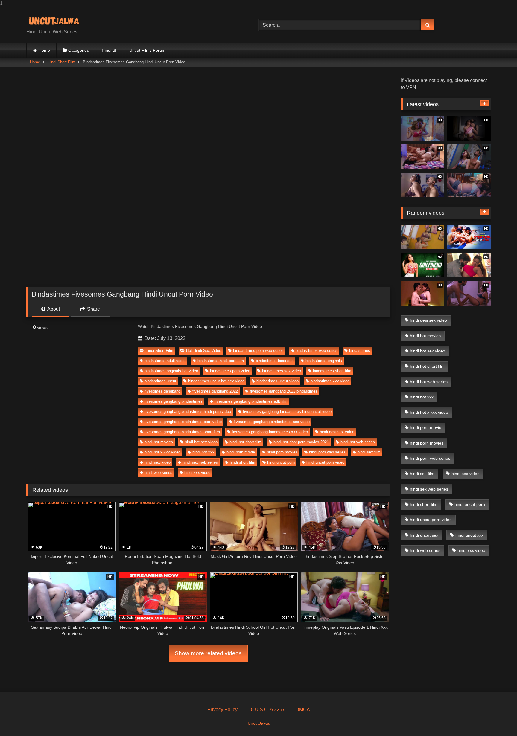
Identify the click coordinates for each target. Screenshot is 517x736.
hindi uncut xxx (469, 535)
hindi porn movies (282, 452)
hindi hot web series (357, 442)
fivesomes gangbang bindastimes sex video (272, 421)
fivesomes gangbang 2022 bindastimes (283, 391)
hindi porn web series (327, 452)
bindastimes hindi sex (275, 360)
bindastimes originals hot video (171, 371)
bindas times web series (316, 350)
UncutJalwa (259, 723)
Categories (78, 50)
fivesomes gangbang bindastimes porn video (183, 421)
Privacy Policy (222, 709)
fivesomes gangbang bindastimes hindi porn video (188, 411)
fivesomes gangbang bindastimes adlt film (251, 401)
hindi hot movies (159, 442)
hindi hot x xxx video (162, 452)
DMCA (303, 709)
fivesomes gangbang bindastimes (174, 401)
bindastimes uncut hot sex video (216, 381)
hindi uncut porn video (325, 462)
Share (93, 308)
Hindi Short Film (61, 62)
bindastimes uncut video (277, 381)
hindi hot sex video (201, 442)
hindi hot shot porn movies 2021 (301, 442)
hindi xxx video (197, 472)
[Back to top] (498, 719)
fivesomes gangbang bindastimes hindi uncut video (287, 411)
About (53, 308)
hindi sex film (369, 452)
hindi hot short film (245, 442)
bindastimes (359, 350)
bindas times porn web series (258, 350)
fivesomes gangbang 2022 (215, 391)
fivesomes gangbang (162, 391)
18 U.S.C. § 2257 (266, 709)
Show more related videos (208, 653)
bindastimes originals (323, 360)
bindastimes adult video (165, 360)
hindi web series (158, 472)
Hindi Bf (109, 50)
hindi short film (242, 462)
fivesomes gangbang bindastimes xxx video (270, 432)
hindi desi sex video (337, 432)
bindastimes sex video (281, 371)
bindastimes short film (332, 371)
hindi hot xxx (203, 452)
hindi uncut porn (281, 462)
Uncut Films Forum (147, 50)
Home (44, 50)
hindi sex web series (200, 462)
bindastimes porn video (230, 371)
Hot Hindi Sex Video (203, 350)
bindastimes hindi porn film (220, 360)
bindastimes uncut (160, 381)
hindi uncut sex (424, 535)
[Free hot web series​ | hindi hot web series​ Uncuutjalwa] (56, 20)
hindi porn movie (240, 452)
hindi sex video (158, 462)
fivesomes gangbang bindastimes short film (182, 432)
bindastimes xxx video (330, 381)
